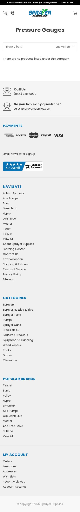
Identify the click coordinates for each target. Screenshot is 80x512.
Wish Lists (9, 476)
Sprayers (9, 304)
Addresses (10, 471)
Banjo (6, 203)
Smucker (9, 406)
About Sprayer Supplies (18, 244)
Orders (7, 461)
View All (8, 239)
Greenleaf (10, 208)
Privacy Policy (12, 274)
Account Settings (14, 487)
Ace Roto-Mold (13, 426)
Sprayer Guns (12, 325)
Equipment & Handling (18, 340)
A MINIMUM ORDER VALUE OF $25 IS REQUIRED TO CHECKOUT (40, 2)
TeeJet (7, 234)
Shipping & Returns (15, 264)
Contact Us (10, 254)
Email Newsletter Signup (19, 154)
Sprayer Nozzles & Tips (18, 310)
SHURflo (8, 431)
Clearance (10, 360)
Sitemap (8, 279)
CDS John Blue (12, 416)
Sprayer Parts (12, 315)
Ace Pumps (10, 198)
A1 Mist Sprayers (13, 193)
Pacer (7, 229)
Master (7, 224)
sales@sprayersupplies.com (32, 109)
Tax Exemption (13, 259)
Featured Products (15, 335)
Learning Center (14, 249)
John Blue (9, 219)
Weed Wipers (12, 345)
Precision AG (11, 330)
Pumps (7, 320)
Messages (9, 466)
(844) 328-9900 (25, 94)
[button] (40, 46)
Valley (7, 396)
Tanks (7, 350)
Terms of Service (14, 269)
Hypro (7, 213)
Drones (7, 355)
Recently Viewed (14, 482)
